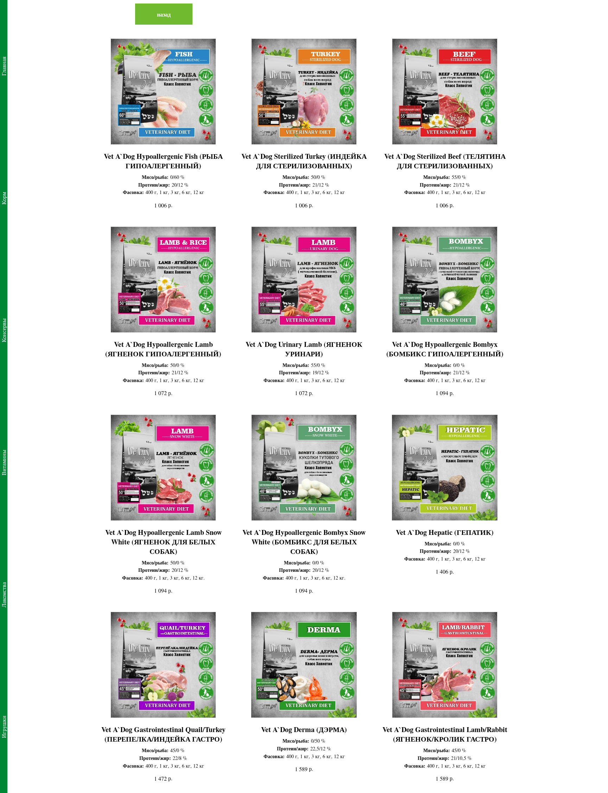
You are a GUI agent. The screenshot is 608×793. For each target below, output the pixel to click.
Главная (3, 66)
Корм (3, 198)
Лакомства (3, 594)
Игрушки (3, 727)
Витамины (3, 462)
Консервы (3, 330)
